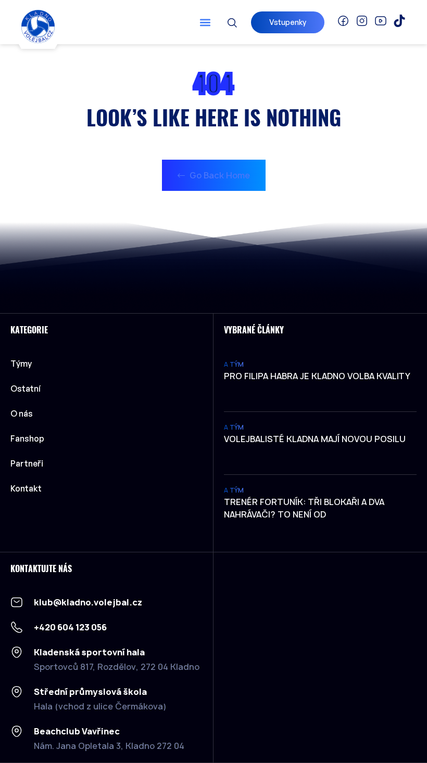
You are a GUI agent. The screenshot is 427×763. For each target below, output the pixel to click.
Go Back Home (218, 175)
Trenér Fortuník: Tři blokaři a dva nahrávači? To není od (304, 508)
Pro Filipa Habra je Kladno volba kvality (317, 376)
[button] (205, 22)
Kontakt (26, 488)
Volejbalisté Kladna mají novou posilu (315, 439)
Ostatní (25, 388)
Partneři (26, 463)
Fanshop (27, 438)
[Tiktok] (399, 21)
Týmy (21, 363)
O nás (21, 413)
